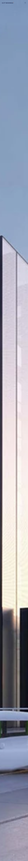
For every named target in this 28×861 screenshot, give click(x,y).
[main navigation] (25, 3)
